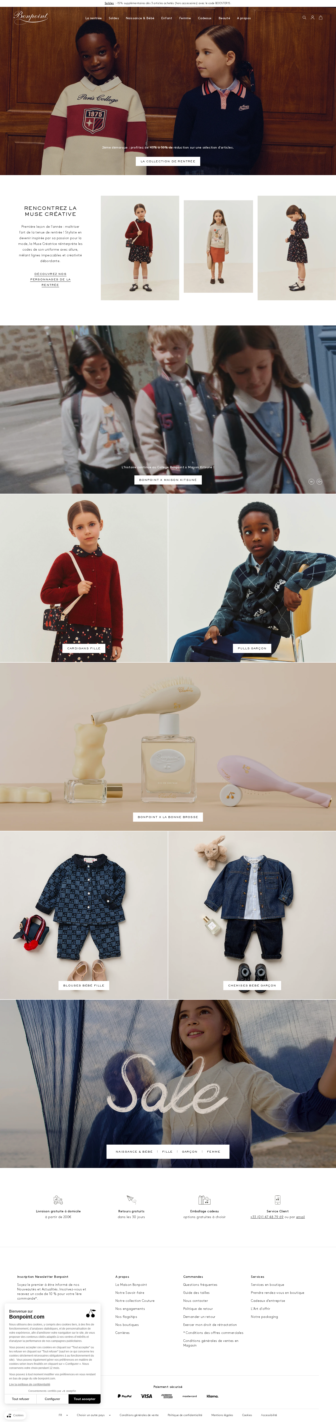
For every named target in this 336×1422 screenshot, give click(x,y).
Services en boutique (267, 1284)
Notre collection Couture (135, 1300)
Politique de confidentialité (185, 1415)
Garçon (189, 1152)
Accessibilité (269, 1415)
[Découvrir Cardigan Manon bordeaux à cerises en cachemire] (140, 248)
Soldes (114, 18)
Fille (167, 1152)
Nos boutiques (127, 1324)
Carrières (122, 1332)
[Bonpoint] (31, 18)
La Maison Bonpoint (131, 1284)
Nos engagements (130, 1308)
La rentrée (93, 18)
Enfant (166, 18)
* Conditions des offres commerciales (213, 1332)
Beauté (224, 18)
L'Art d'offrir (260, 1308)
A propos (244, 18)
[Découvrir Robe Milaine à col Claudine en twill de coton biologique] (297, 248)
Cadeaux (205, 18)
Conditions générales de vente (139, 1415)
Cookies (247, 1415)
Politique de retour (198, 1308)
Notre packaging (264, 1316)
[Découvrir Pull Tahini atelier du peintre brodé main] (218, 246)
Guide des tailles (196, 1292)
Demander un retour (199, 1316)
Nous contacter (195, 1300)
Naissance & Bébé (140, 18)
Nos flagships (126, 1316)
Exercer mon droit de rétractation (210, 1324)
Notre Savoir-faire (129, 1292)
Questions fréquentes (200, 1284)
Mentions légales (222, 1415)
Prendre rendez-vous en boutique (277, 1292)
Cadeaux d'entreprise (268, 1300)
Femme (185, 18)
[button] (304, 18)
